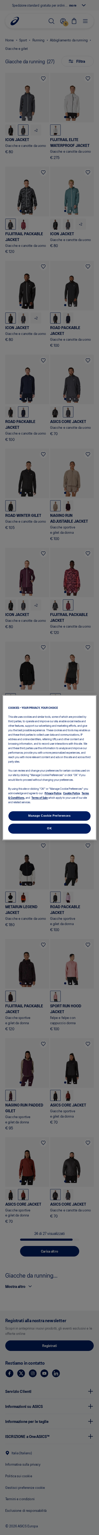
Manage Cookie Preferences (49, 815)
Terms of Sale (39, 797)
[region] (49, 767)
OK (49, 828)
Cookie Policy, (71, 793)
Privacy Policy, (53, 793)
